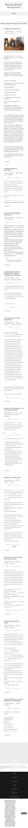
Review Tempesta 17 (8, 414)
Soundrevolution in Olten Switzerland (12, 319)
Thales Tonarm (9, 509)
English (17, 21)
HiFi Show (6, 33)
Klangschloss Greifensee (12, 29)
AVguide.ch (16, 225)
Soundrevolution (19, 490)
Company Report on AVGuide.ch (10, 169)
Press (5, 174)
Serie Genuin (10, 767)
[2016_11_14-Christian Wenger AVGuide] (14, 259)
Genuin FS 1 (18, 31)
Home (2, 767)
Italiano (26, 21)
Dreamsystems (15, 796)
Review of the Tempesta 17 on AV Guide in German (14, 409)
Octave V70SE (16, 589)
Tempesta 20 (19, 279)
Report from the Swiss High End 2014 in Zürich (13, 558)
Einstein (5, 495)
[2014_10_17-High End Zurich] (14, 610)
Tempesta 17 (19, 324)
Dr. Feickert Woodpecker (14, 592)
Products (5, 767)
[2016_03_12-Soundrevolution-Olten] (14, 397)
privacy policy (11, 826)
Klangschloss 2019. (15, 151)
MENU (14, 13)
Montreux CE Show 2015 (12, 477)
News (14, 785)
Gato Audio (6, 649)
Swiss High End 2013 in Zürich (12, 622)
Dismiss (24, 813)
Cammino (6, 497)
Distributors (14, 781)
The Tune (17, 493)
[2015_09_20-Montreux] (14, 544)
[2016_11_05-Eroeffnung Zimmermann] (14, 307)
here (13, 107)
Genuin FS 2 (17, 480)
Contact (7, 766)
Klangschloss (15, 57)
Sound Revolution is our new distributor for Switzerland (13, 700)
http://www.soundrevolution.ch (13, 731)
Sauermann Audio (7, 655)
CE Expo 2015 (13, 490)
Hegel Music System (8, 651)
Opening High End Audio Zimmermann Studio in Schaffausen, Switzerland (12, 273)
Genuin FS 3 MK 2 (17, 767)
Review (20, 412)
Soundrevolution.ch (17, 56)
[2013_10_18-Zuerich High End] (14, 688)
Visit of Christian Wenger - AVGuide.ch (12, 214)
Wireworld (6, 656)
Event (17, 277)
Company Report (19, 172)
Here (8, 132)
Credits (4, 766)
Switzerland (12, 33)
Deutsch (21, 21)
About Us (14, 792)
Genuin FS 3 (7, 279)
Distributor (18, 703)
